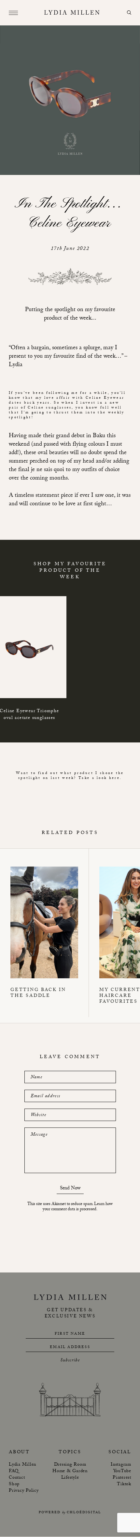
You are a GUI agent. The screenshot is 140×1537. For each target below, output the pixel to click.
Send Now (70, 1189)
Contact (17, 1478)
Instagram (121, 1465)
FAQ (13, 1472)
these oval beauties (46, 453)
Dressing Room (70, 1465)
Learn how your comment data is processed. (78, 1207)
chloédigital (84, 1513)
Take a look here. (100, 778)
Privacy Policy (24, 1491)
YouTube (122, 1472)
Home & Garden (70, 1472)
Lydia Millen (22, 1465)
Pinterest (122, 1478)
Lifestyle (70, 1478)
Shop (14, 1485)
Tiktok (124, 1485)
